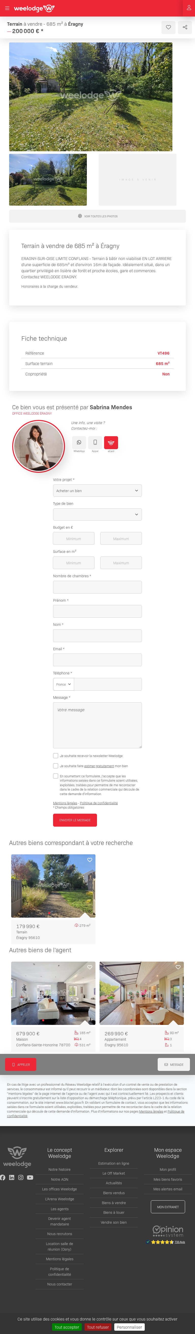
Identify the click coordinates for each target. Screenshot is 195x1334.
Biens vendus (114, 1192)
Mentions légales (65, 803)
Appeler (23, 1064)
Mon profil (168, 1169)
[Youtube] (30, 1178)
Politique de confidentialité (99, 803)
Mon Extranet (168, 1207)
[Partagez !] (185, 27)
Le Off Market (114, 1173)
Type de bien (63, 503)
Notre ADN (59, 1179)
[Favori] (89, 860)
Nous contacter (59, 1283)
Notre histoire (59, 1169)
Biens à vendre (114, 1202)
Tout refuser (98, 1327)
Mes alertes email (167, 1188)
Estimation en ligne (113, 1163)
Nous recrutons (59, 1233)
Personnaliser (129, 1327)
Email (57, 648)
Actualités (114, 1182)
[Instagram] (20, 1178)
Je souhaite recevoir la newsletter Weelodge (91, 755)
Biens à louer (113, 1212)
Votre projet (62, 479)
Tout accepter (67, 1327)
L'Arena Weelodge (59, 1198)
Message (60, 697)
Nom (57, 624)
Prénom (59, 600)
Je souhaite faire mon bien (94, 766)
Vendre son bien (114, 1222)
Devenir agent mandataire (59, 1221)
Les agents (60, 1208)
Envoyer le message (75, 820)
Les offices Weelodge (59, 1188)
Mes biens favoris (168, 1179)
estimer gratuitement (99, 766)
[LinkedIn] (11, 1178)
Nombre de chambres (71, 575)
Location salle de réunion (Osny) (59, 1246)
